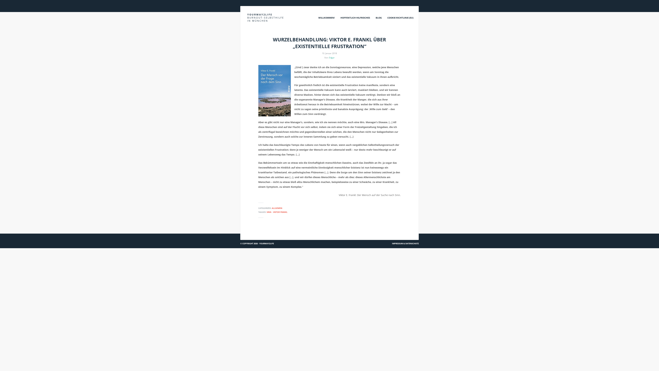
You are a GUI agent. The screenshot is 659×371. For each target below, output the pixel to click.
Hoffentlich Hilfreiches (355, 17)
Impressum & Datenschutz (405, 243)
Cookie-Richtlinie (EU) (400, 17)
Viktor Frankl (280, 212)
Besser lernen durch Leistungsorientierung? (389, 232)
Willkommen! (326, 17)
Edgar (332, 57)
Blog (379, 17)
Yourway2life (265, 17)
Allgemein (277, 208)
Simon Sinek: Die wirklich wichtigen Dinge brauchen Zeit (275, 232)
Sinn (269, 212)
